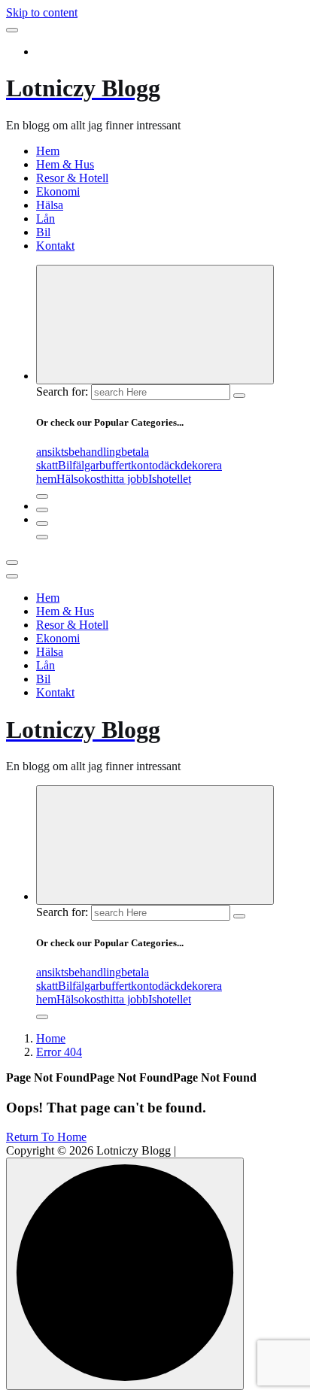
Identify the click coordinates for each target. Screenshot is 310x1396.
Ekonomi (58, 191)
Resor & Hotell (72, 177)
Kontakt (55, 245)
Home (50, 1038)
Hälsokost (80, 478)
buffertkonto (128, 465)
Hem (47, 150)
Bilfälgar (78, 465)
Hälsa (49, 205)
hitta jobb (126, 478)
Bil (43, 232)
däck (169, 465)
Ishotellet (169, 478)
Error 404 (59, 1051)
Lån (45, 218)
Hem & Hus (65, 164)
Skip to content (42, 12)
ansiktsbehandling (78, 451)
